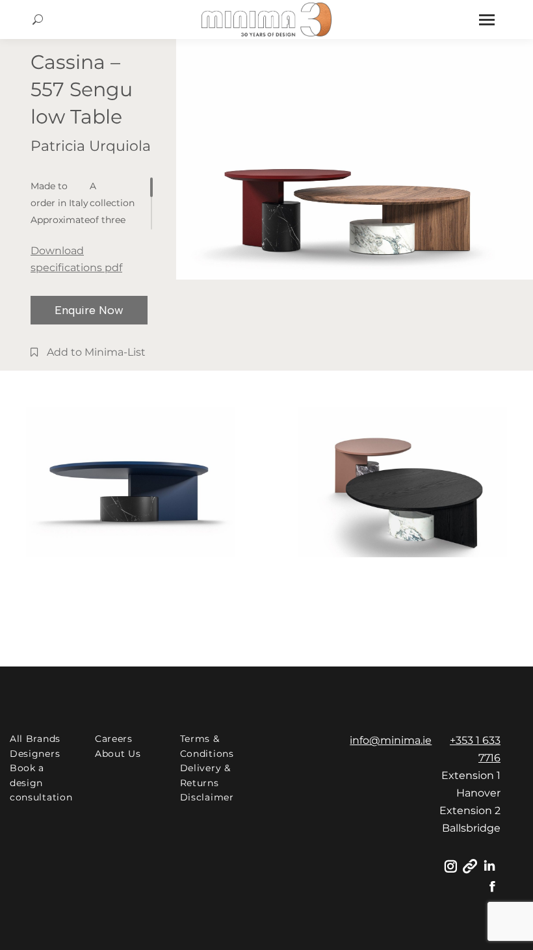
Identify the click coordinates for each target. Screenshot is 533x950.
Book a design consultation (41, 782)
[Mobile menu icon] (486, 20)
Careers (114, 739)
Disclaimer (207, 797)
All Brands (35, 739)
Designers (35, 753)
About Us (118, 753)
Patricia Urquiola (91, 146)
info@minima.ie (391, 740)
